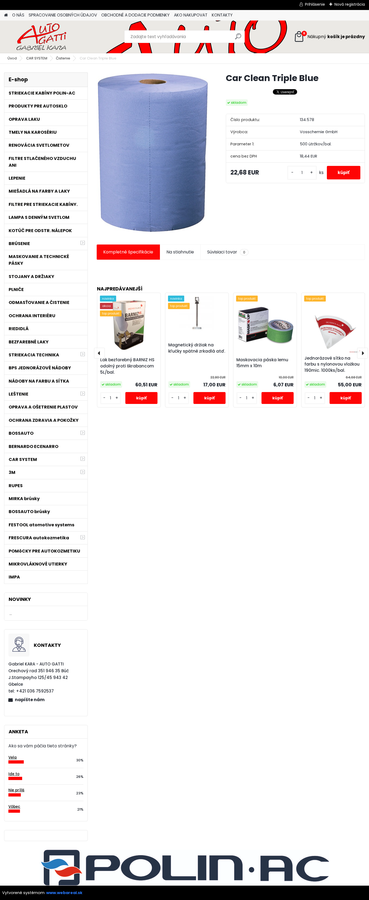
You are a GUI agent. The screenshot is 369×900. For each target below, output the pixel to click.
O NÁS (18, 15)
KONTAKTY (222, 15)
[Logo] (41, 36)
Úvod (12, 58)
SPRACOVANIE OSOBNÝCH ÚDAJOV (63, 15)
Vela (12, 757)
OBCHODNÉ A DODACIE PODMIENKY (135, 15)
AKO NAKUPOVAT (190, 15)
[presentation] (99, 353)
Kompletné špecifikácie (128, 252)
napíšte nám (30, 700)
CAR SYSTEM (36, 58)
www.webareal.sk (64, 892)
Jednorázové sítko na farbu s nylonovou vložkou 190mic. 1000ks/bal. (332, 364)
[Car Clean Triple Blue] (152, 152)
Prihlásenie (315, 4)
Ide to (13, 774)
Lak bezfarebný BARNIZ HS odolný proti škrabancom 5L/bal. (127, 366)
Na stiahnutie (180, 252)
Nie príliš (16, 790)
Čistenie (63, 58)
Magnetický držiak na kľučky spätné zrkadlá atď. (196, 348)
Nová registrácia (349, 4)
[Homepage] (6, 15)
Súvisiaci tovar (226, 252)
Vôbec (14, 806)
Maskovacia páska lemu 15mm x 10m (262, 363)
